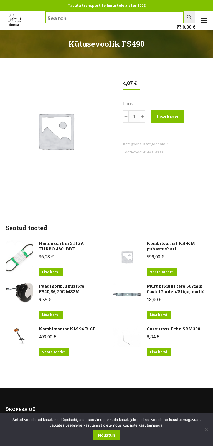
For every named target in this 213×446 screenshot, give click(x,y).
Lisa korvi (167, 116)
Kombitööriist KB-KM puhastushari (171, 245)
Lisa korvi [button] (50, 272)
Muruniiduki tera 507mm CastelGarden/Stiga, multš (175, 288)
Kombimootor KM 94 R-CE (67, 329)
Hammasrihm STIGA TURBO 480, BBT (61, 245)
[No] (206, 429)
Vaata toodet (162, 272)
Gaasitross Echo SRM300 (173, 329)
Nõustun (106, 435)
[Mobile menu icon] (204, 20)
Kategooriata (154, 143)
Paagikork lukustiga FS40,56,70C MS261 (61, 288)
